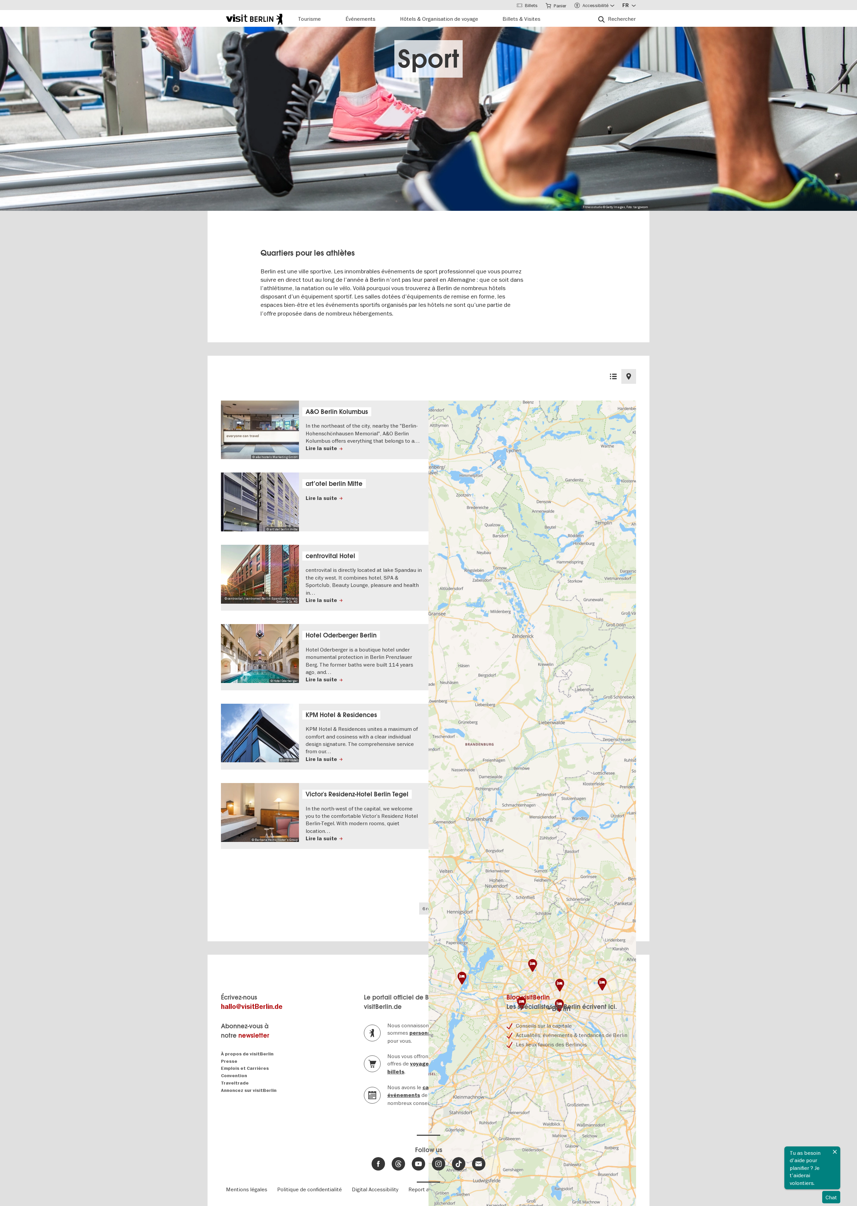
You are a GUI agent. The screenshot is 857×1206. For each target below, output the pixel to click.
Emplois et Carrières (245, 1068)
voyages (421, 1063)
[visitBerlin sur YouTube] (418, 1164)
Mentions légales (246, 1189)
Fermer (835, 1151)
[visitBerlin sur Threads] (398, 1164)
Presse (229, 1061)
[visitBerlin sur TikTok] (458, 1164)
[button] (602, 984)
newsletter (253, 1035)
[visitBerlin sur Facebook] (378, 1164)
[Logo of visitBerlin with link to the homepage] (254, 18)
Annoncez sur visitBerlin (249, 1090)
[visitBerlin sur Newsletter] (478, 1164)
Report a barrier (427, 1189)
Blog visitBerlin (528, 997)
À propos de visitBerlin (247, 1054)
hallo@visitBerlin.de (252, 1007)
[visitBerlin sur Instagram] (438, 1164)
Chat (831, 1197)
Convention (234, 1076)
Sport (428, 59)
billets (395, 1071)
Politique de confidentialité (309, 1189)
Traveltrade (235, 1083)
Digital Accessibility (375, 1189)
